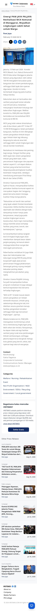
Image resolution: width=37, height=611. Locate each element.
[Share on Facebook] (15, 42)
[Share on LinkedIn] (20, 42)
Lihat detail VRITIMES (11, 424)
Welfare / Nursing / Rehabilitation (17, 378)
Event (5, 382)
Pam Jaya (7, 33)
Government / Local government (17, 393)
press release (5, 11)
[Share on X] (11, 42)
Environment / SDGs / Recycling (16, 389)
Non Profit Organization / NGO (16, 386)
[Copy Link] (24, 42)
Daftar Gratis (18, 429)
